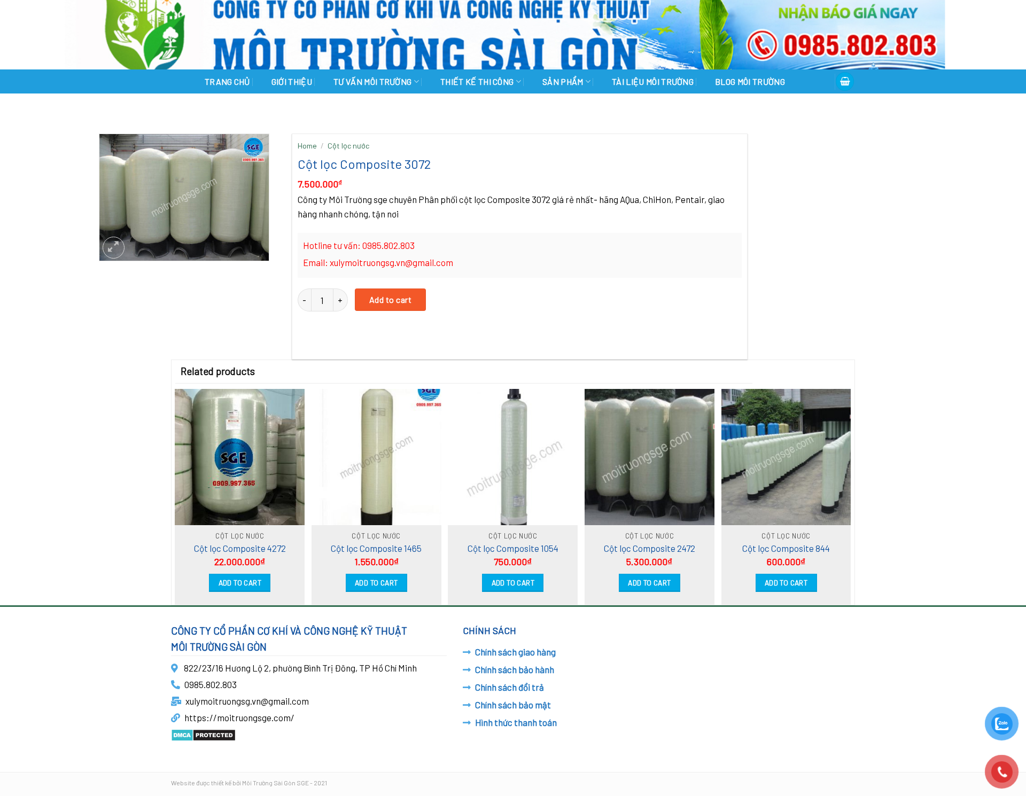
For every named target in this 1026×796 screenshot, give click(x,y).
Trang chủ (227, 81)
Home (307, 145)
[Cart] (845, 81)
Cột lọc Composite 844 (786, 548)
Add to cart (390, 299)
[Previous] (177, 493)
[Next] (849, 493)
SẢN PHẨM (563, 81)
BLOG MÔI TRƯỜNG (750, 81)
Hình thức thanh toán (516, 722)
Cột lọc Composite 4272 (240, 548)
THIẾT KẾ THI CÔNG (477, 81)
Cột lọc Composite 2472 (649, 548)
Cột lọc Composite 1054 (513, 548)
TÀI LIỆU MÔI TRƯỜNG (653, 81)
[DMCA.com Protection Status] (203, 734)
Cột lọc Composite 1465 (376, 548)
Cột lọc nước (348, 145)
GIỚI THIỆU (291, 81)
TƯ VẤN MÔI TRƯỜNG (372, 81)
